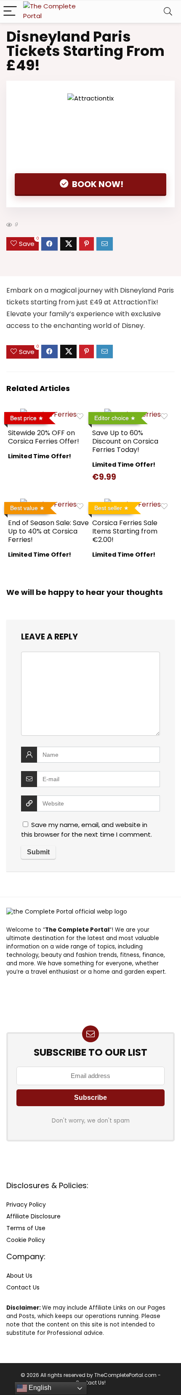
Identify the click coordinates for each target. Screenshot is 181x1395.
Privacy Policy (26, 1204)
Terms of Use (25, 1228)
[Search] (168, 11)
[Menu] (10, 11)
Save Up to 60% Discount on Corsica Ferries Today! (125, 441)
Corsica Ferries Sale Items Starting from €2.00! (124, 531)
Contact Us (23, 1287)
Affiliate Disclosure (33, 1216)
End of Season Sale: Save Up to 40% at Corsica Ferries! (48, 531)
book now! (96, 184)
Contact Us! (90, 1382)
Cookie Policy (25, 1240)
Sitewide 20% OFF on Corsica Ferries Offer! (43, 437)
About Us (19, 1275)
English (39, 1387)
